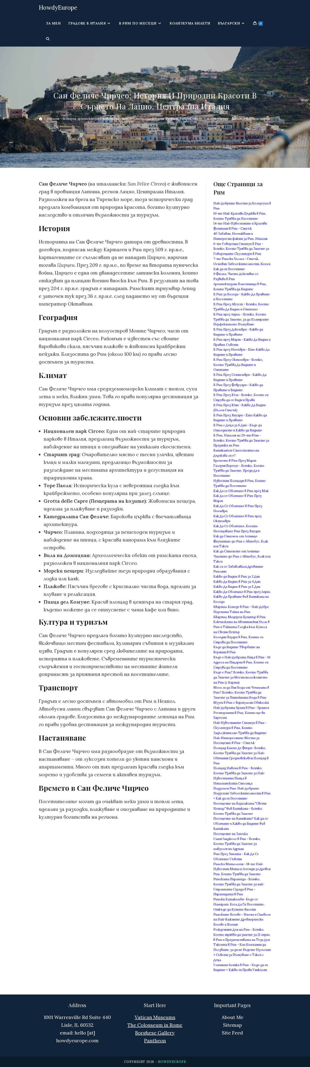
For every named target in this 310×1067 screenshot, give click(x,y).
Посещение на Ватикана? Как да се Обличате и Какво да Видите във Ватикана (240, 823)
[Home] (40, 119)
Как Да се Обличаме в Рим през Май (240, 491)
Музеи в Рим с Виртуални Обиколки (241, 703)
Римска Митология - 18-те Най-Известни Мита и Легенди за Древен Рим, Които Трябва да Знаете (242, 869)
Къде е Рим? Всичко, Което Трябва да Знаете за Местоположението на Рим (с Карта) (240, 677)
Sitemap (232, 1025)
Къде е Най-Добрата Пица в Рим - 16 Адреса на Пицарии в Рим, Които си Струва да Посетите (242, 662)
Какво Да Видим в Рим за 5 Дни (236, 587)
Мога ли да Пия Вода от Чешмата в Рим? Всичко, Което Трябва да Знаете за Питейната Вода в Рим (241, 693)
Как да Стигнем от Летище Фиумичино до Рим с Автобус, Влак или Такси (240, 541)
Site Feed (232, 1033)
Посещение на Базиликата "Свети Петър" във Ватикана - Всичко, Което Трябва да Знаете (239, 808)
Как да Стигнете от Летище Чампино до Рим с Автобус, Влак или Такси (242, 556)
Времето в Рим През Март (234, 461)
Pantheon (155, 1040)
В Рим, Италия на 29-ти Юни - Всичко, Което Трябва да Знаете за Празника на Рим (241, 440)
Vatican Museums (155, 1017)
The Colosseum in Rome (154, 1025)
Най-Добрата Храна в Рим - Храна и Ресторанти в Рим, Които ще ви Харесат (241, 713)
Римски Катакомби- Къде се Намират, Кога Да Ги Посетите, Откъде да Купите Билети (238, 904)
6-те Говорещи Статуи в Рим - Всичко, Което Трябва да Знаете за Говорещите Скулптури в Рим (241, 249)
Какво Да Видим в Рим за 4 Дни (236, 582)
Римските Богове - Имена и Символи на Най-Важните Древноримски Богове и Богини (242, 920)
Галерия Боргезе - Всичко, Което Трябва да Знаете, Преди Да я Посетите (238, 471)
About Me (232, 1017)
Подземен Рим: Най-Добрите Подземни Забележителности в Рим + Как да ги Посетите (242, 793)
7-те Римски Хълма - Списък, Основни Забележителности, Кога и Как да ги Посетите (241, 264)
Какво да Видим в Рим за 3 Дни (236, 576)
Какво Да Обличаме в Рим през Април (242, 592)
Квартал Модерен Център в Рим (239, 617)
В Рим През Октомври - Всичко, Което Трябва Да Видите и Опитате (238, 365)
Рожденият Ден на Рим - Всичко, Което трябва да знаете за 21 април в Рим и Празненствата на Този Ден (241, 935)
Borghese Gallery (155, 1033)
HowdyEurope (58, 7)
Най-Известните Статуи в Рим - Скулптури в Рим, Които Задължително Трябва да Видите (240, 728)
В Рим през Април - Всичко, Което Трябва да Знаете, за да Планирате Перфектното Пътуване (241, 319)
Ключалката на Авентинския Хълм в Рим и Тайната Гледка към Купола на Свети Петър (241, 627)
